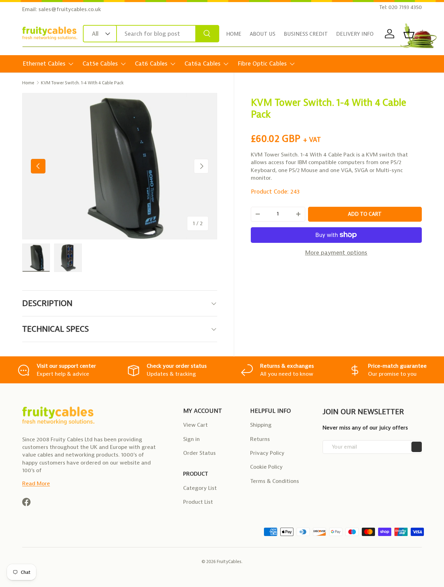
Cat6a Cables (203, 63)
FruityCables (229, 561)
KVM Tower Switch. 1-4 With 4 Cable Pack (82, 83)
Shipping (261, 424)
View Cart (195, 424)
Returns (260, 439)
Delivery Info (355, 34)
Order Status (199, 453)
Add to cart (365, 213)
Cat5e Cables (100, 63)
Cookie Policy (266, 466)
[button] (409, 33)
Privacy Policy (267, 453)
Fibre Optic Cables (262, 63)
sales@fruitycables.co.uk (70, 9)
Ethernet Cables (44, 63)
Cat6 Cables (151, 63)
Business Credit (306, 34)
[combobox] (151, 33)
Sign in (191, 439)
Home (233, 34)
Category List (200, 488)
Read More (36, 483)
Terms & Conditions (274, 481)
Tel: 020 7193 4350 (400, 7)
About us (262, 34)
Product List (198, 501)
